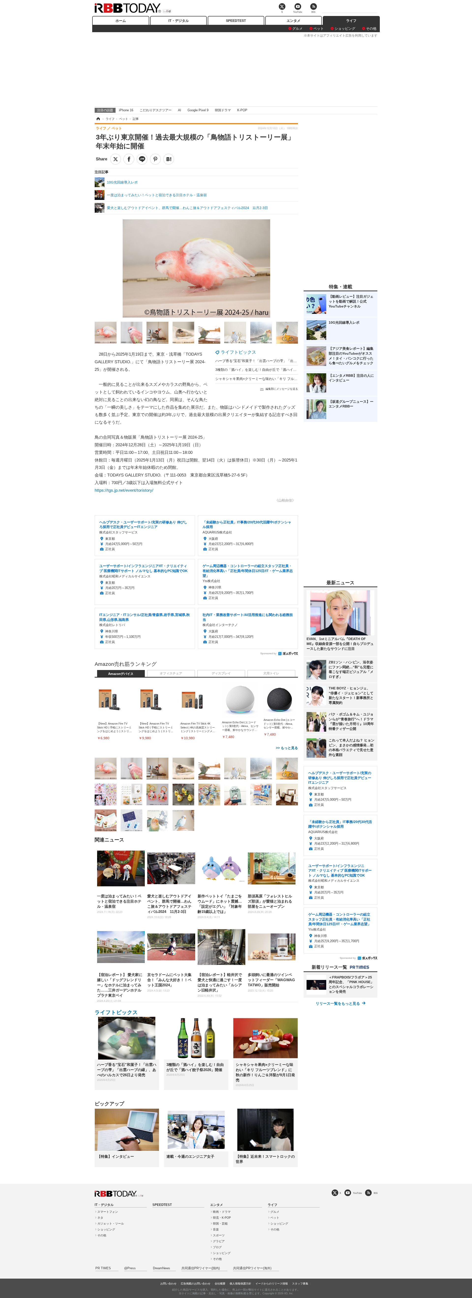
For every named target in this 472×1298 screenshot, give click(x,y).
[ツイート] (115, 159)
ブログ (217, 1247)
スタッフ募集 (300, 1283)
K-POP (242, 110)
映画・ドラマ (222, 1212)
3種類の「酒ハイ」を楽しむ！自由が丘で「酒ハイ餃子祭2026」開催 (268, 370)
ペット (318, 28)
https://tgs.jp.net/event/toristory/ (124, 490)
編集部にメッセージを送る (282, 388)
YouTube (357, 1193)
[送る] (142, 159)
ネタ (100, 1217)
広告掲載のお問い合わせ (195, 1283)
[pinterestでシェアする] (155, 159)
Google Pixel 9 (198, 110)
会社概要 (220, 1283)
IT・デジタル (178, 21)
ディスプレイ (221, 673)
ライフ (351, 21)
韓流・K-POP (222, 1217)
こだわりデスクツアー (156, 110)
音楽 (216, 1229)
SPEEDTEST (236, 21)
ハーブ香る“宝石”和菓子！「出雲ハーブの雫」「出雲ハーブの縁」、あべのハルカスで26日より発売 (292, 361)
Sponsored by (268, 653)
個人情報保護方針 (240, 1283)
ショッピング (345, 28)
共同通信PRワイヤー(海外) (252, 1268)
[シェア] (128, 159)
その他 (371, 28)
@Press (130, 1268)
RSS (376, 1193)
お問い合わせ (168, 1283)
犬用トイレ (271, 673)
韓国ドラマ (223, 110)
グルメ (297, 28)
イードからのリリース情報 (271, 1283)
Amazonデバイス (120, 674)
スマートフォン (107, 1212)
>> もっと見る (287, 748)
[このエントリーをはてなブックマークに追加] (168, 159)
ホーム (121, 21)
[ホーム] (98, 119)
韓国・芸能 (220, 1223)
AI (179, 110)
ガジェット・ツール (110, 1223)
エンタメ (293, 21)
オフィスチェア (171, 673)
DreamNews (161, 1268)
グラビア (219, 1241)
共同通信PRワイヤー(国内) (200, 1268)
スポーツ (219, 1235)
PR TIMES (103, 1268)
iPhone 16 (126, 110)
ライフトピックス (238, 352)
